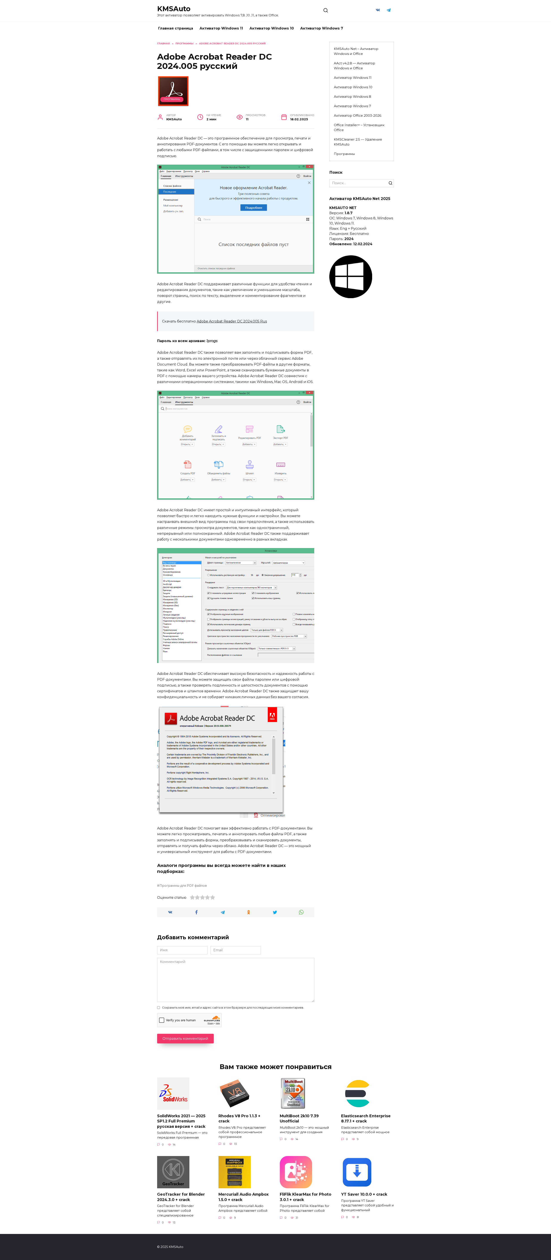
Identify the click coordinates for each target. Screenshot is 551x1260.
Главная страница (175, 28)
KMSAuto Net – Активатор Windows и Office (356, 51)
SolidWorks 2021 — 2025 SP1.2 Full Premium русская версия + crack (181, 1120)
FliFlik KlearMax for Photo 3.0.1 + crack (305, 1197)
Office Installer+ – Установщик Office (359, 127)
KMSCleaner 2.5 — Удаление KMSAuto (358, 141)
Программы (172, 99)
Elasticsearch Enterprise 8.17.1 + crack (366, 1118)
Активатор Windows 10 (271, 28)
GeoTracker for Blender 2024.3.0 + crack (181, 1197)
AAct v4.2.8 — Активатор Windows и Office (354, 65)
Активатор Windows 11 (221, 28)
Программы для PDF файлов (183, 886)
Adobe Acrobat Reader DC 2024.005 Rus (232, 321)
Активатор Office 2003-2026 (357, 115)
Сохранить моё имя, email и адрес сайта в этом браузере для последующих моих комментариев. (233, 1007)
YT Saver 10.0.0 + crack (364, 1194)
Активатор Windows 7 (321, 28)
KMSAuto (173, 9)
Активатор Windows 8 (352, 97)
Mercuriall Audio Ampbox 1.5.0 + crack (243, 1197)
